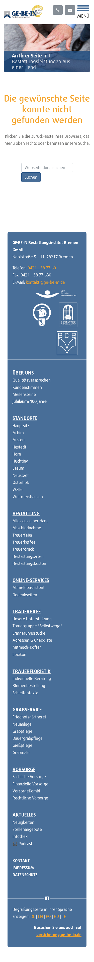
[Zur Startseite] (23, 11)
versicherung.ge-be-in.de (58, 934)
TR (64, 916)
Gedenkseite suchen (68, 210)
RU (56, 916)
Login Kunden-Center (25, 210)
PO (48, 916)
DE (33, 916)
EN (40, 916)
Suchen (31, 177)
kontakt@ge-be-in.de (45, 282)
